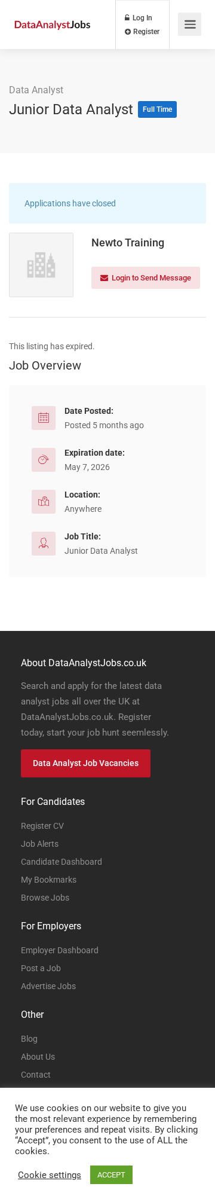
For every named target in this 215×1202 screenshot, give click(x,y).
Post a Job (41, 968)
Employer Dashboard (60, 950)
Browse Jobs (45, 897)
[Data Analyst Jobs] (52, 10)
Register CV (42, 826)
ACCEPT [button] (111, 1174)
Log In (141, 18)
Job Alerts (40, 844)
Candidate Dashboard (61, 862)
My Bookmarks (48, 879)
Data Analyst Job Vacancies (86, 763)
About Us (38, 1056)
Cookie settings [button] (49, 1175)
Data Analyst (36, 90)
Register (145, 32)
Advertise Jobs (48, 986)
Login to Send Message (150, 277)
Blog (29, 1039)
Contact (36, 1074)
